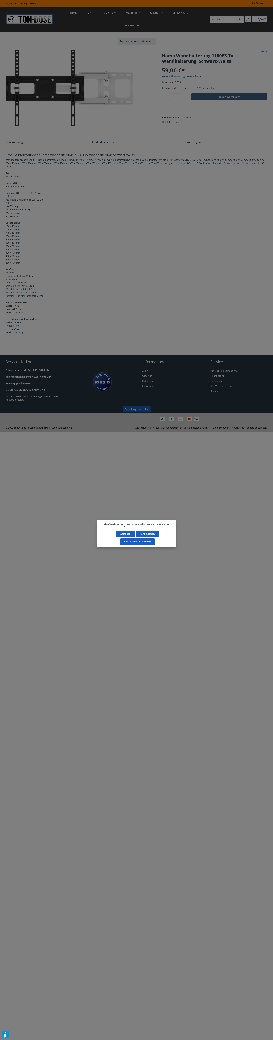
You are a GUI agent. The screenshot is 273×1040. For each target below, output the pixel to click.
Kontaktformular (14, 399)
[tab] (47, 142)
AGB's (145, 370)
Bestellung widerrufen (137, 409)
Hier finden (257, 3)
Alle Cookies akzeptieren (137, 541)
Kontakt (214, 391)
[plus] (186, 96)
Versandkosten (192, 427)
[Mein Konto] (248, 19)
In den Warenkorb (229, 97)
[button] (5, 1034)
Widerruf (147, 375)
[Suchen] (238, 19)
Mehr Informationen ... (141, 526)
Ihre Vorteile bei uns (221, 385)
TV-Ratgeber (216, 380)
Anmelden (11, 3)
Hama (264, 51)
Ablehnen (125, 533)
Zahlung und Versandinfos (224, 370)
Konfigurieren (147, 533)
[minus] (166, 96)
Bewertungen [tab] (192, 142)
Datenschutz (148, 380)
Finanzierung (217, 375)
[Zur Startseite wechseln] (29, 19)
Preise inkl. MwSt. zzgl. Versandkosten (182, 76)
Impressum (148, 385)
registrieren (29, 3)
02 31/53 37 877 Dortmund (26, 390)
